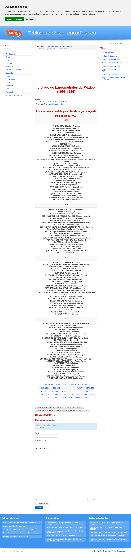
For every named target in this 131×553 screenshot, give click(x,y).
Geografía (9, 73)
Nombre (38, 433)
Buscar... (8, 46)
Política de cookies (104, 551)
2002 (42, 394)
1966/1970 (67, 388)
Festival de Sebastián (109, 56)
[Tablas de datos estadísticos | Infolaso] (14, 32)
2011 (57, 398)
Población (9, 85)
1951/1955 (86, 384)
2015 (85, 398)
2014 (78, 398)
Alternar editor (43, 504)
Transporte (10, 92)
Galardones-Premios (13, 70)
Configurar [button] (30, 19)
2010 (49, 398)
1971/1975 (79, 388)
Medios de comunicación (15, 95)
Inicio (94, 551)
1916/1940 (49, 384)
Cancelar (41, 427)
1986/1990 (55, 391)
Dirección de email (41, 441)
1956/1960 (45, 388)
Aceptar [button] (9, 19)
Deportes (9, 63)
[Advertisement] (18, 129)
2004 (57, 394)
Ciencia (8, 57)
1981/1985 (43, 391)
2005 (64, 394)
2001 (93, 391)
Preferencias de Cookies (116, 43)
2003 (49, 394)
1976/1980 (90, 388)
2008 (85, 394)
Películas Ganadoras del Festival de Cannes (114, 78)
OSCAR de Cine (108, 52)
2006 (71, 394)
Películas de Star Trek (109, 74)
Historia (8, 76)
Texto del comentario (42, 448)
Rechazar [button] (19, 19)
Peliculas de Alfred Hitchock (112, 62)
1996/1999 (77, 391)
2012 (64, 398)
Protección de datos (119, 551)
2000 (86, 391)
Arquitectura (10, 54)
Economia (9, 66)
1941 (58, 384)
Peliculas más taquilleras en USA (112, 70)
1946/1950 (75, 384)
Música (8, 82)
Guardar (39, 508)
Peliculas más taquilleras (111, 66)
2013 (71, 398)
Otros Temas (10, 79)
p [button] (36, 500)
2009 (92, 394)
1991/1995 (66, 391)
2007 (78, 394)
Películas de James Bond (111, 59)
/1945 (65, 384)
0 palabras (91, 500)
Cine (7, 60)
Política (8, 89)
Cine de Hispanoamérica (55, 104)
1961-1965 (56, 388)
